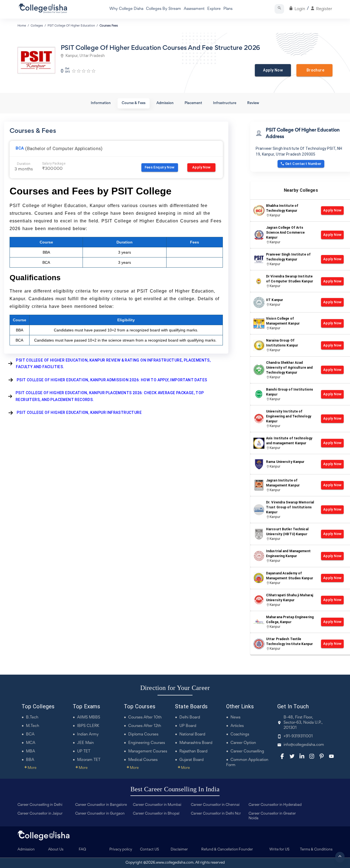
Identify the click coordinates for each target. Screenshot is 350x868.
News (235, 717)
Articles (237, 726)
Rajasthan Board (193, 751)
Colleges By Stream (163, 9)
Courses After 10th (145, 717)
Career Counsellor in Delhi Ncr (216, 813)
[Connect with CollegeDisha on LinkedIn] (302, 756)
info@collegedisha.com (304, 745)
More (30, 768)
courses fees (109, 25)
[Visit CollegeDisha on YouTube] (331, 756)
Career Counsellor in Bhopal (156, 813)
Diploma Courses (143, 734)
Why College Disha (126, 9)
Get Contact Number (303, 164)
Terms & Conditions (316, 849)
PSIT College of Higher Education (71, 25)
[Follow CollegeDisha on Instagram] (312, 756)
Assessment (194, 9)
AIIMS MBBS (88, 717)
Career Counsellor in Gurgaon (100, 813)
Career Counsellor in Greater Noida (272, 816)
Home (22, 25)
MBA (30, 751)
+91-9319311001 (298, 736)
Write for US (279, 849)
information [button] (101, 103)
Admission (26, 849)
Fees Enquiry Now (160, 167)
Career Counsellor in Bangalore (101, 805)
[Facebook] (282, 756)
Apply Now (273, 70)
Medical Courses (143, 760)
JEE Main (85, 743)
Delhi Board (189, 717)
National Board (192, 734)
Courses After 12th (144, 726)
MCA (30, 743)
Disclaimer (179, 849)
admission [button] (165, 103)
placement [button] (193, 103)
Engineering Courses (146, 743)
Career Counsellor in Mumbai (157, 805)
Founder (246, 849)
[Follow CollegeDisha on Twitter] (292, 756)
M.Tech (32, 726)
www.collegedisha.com (175, 862)
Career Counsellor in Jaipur (40, 813)
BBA (30, 760)
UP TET (83, 751)
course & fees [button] (133, 103)
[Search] (279, 9)
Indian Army (88, 734)
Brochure (314, 70)
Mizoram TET (88, 760)
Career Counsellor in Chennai (215, 805)
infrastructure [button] (224, 103)
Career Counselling (247, 751)
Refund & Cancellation (219, 849)
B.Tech (32, 717)
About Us (55, 849)
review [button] (253, 103)
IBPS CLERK (88, 726)
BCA (30, 734)
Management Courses (147, 751)
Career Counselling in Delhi (40, 805)
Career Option (243, 743)
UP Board (187, 726)
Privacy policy (120, 849)
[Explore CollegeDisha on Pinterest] (321, 756)
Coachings (240, 734)
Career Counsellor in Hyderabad (275, 805)
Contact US (149, 849)
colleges (37, 25)
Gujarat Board (191, 760)
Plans (227, 9)
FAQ (82, 849)
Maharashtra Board (195, 743)
